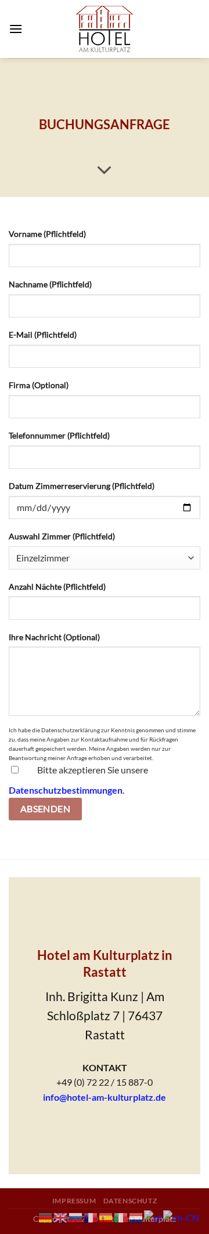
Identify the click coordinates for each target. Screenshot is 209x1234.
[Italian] (121, 1216)
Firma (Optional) (39, 385)
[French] (91, 1216)
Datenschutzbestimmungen (65, 789)
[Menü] (16, 28)
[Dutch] (136, 1216)
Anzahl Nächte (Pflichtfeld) (57, 587)
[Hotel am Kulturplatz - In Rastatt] (104, 29)
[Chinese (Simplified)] (181, 1216)
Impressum (74, 1200)
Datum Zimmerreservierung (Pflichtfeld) (81, 486)
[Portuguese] (153, 1216)
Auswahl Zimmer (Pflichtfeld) (62, 536)
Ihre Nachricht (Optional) (54, 637)
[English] (61, 1216)
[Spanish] (106, 1216)
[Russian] (76, 1216)
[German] (45, 1216)
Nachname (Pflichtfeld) (50, 284)
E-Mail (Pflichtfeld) (43, 334)
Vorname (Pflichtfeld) (47, 234)
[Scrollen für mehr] (104, 171)
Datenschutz (130, 1200)
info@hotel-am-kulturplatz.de (104, 1096)
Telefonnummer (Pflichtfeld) (59, 435)
